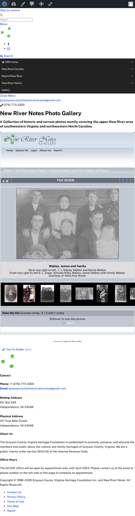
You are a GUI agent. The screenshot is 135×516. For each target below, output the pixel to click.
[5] (72, 323)
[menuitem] (4, 4)
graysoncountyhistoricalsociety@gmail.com (33, 388)
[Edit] (28, 350)
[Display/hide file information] (6, 180)
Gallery (6, 90)
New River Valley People (31, 170)
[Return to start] (121, 180)
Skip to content (10, 10)
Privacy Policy (16, 496)
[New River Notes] (26, 36)
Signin (11, 510)
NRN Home (11, 62)
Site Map (13, 506)
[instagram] (8, 48)
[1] (63, 323)
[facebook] (8, 44)
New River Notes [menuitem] (13, 4)
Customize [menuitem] (22, 4)
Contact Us (14, 492)
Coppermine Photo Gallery (72, 341)
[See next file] (129, 180)
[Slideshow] (10, 180)
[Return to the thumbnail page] (2, 180)
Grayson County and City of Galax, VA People (79, 170)
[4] (70, 323)
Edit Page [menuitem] (50, 4)
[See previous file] (125, 180)
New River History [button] (12, 83)
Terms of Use (15, 501)
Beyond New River (12, 76)
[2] (65, 323)
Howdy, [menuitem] (130, 4)
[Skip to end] (132, 180)
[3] (67, 323)
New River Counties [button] (13, 69)
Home (8, 170)
